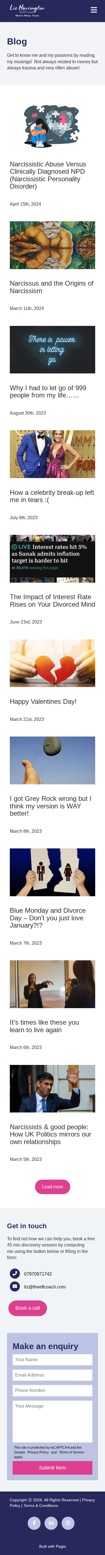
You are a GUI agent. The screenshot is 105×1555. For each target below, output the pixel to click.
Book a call (27, 1308)
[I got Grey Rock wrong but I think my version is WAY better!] (52, 760)
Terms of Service (71, 1452)
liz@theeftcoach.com (45, 1287)
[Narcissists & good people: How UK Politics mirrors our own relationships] (52, 1089)
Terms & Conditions (41, 1505)
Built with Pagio (52, 1546)
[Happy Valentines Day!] (52, 663)
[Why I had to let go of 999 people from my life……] (52, 350)
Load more (52, 1186)
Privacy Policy (38, 1452)
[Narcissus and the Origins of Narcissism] (52, 245)
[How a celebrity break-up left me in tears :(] (52, 454)
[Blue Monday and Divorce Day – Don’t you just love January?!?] (52, 872)
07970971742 (38, 1274)
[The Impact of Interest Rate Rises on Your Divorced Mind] (52, 559)
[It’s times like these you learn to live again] (52, 984)
